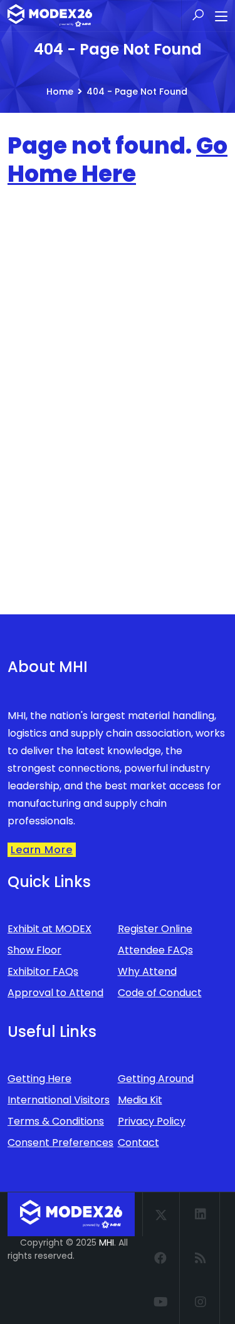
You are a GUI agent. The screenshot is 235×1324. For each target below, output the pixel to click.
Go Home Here (117, 160)
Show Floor (34, 950)
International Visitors (59, 1100)
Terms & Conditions (56, 1121)
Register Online (155, 929)
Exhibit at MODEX (49, 929)
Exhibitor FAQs (43, 971)
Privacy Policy (151, 1121)
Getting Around (156, 1078)
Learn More (42, 850)
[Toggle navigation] (221, 17)
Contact (138, 1142)
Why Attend (147, 971)
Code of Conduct (160, 992)
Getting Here (39, 1078)
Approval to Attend (55, 992)
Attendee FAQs (155, 950)
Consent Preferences (60, 1142)
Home (59, 91)
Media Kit (140, 1100)
